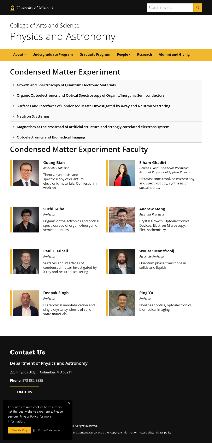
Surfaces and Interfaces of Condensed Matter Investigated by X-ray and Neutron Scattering (93, 106)
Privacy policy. (163, 432)
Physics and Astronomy (62, 36)
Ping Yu (146, 292)
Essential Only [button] (19, 430)
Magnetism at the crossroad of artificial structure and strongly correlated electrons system (93, 126)
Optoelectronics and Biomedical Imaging (51, 137)
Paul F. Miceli (55, 250)
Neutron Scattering (33, 116)
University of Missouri (35, 8)
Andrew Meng (152, 208)
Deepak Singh (56, 292)
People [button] (122, 54)
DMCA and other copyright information (113, 432)
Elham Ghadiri (152, 162)
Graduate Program (95, 54)
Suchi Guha (53, 208)
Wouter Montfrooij (156, 250)
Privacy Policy (29, 416)
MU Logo (12, 8)
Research (144, 54)
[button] (47, 430)
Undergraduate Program (53, 54)
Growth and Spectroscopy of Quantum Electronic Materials (66, 85)
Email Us (24, 392)
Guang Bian (54, 162)
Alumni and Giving (174, 54)
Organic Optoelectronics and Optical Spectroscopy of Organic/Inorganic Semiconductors (90, 95)
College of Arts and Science (44, 25)
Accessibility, (146, 432)
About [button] (18, 54)
